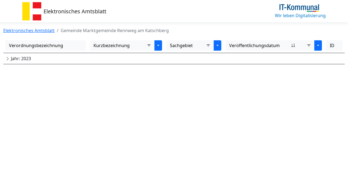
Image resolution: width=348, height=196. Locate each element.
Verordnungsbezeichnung (36, 45)
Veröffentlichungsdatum (254, 45)
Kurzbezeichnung (112, 45)
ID (332, 45)
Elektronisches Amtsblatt (75, 11)
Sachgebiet (181, 45)
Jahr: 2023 (20, 59)
